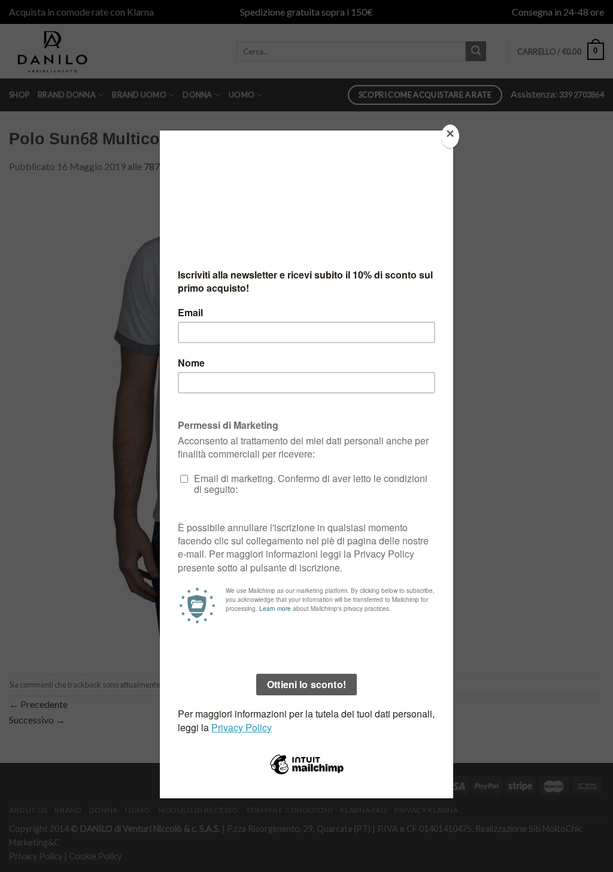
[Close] (450, 136)
